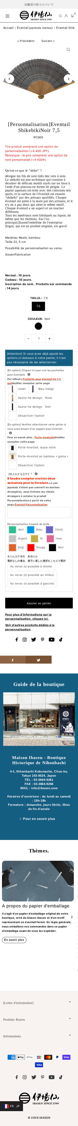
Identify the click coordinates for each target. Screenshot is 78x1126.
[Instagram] (25, 640)
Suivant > (48, 40)
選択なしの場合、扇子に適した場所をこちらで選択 (36, 560)
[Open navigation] (10, 15)
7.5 (38, 306)
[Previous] (9, 78)
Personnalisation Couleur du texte (28, 524)
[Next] (68, 78)
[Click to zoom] (68, 49)
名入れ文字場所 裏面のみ (36, 558)
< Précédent (25, 40)
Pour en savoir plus (39, 818)
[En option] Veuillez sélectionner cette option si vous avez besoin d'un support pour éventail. (36, 433)
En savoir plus (14, 939)
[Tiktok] (60, 640)
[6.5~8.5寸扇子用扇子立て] (10, 432)
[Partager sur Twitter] (39, 660)
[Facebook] (17, 640)
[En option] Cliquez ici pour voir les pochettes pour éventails (38, 376)
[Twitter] (33, 640)
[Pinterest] (42, 640)
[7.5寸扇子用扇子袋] (28, 374)
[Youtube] (52, 640)
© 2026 (39, 1117)
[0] (72, 16)
